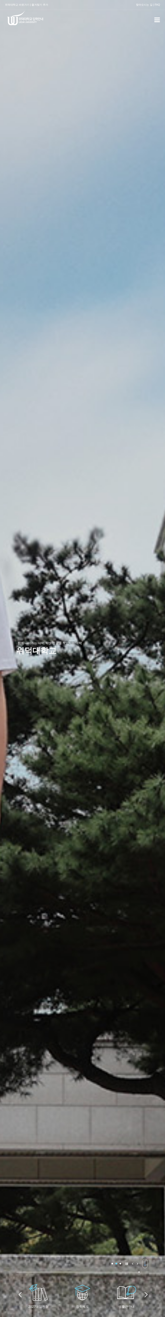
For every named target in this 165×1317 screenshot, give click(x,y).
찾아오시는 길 (144, 4)
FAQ (157, 4)
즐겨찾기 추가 (40, 4)
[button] (112, 1263)
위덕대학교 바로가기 (17, 4)
